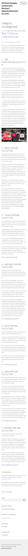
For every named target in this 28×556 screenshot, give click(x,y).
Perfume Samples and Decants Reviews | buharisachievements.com (10, 8)
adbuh (15, 30)
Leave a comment (22, 30)
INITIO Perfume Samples (11, 364)
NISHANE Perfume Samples (11, 465)
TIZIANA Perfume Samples (11, 257)
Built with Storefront (6, 548)
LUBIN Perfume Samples (11, 420)
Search (3, 497)
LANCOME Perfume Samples (11, 318)
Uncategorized (9, 491)
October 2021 (4, 526)
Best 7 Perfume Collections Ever (10, 35)
